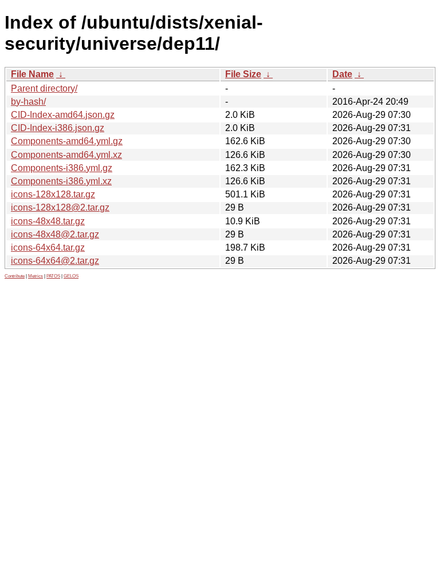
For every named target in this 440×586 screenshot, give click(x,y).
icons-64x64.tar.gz (48, 247)
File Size (243, 74)
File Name (32, 74)
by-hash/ (28, 101)
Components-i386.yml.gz (61, 168)
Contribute (15, 276)
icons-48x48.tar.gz (48, 221)
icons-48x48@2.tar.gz (55, 234)
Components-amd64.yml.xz (66, 155)
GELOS (71, 276)
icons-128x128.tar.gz (53, 194)
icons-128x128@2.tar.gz (60, 207)
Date (342, 74)
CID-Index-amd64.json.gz (63, 115)
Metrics (35, 276)
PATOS (53, 276)
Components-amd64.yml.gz (67, 141)
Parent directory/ (44, 88)
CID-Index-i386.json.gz (57, 128)
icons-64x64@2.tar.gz (55, 261)
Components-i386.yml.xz (61, 181)
